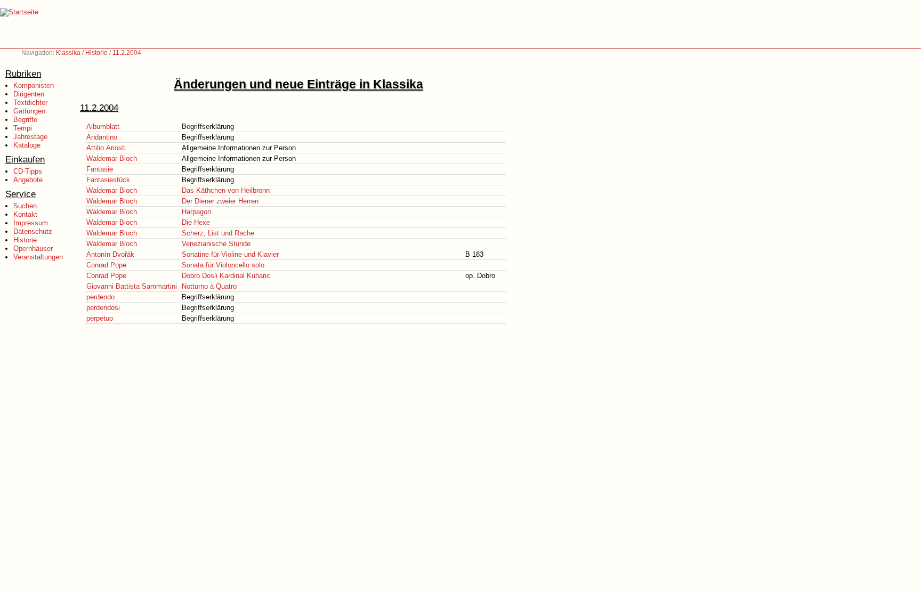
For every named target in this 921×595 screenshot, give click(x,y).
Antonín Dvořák (110, 254)
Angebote (28, 180)
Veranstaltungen (38, 257)
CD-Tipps (27, 171)
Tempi (22, 128)
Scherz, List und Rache (218, 233)
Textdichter (30, 103)
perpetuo (99, 318)
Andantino (101, 137)
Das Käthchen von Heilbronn (226, 190)
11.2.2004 (126, 52)
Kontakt (25, 214)
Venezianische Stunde (216, 244)
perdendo (100, 297)
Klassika (68, 52)
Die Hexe (196, 222)
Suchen (25, 206)
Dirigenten (28, 94)
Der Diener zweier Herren (220, 201)
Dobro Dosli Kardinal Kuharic (226, 276)
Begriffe (25, 120)
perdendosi (103, 308)
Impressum (30, 223)
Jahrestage (30, 137)
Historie (96, 52)
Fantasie (99, 169)
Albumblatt (102, 127)
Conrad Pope (106, 265)
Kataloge (27, 145)
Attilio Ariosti (106, 148)
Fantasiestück (108, 180)
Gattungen (29, 111)
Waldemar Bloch (111, 158)
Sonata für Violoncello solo (223, 265)
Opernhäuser (33, 248)
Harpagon (196, 212)
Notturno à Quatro (209, 286)
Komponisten (33, 85)
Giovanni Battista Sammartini (131, 286)
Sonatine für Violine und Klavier (230, 254)
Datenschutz (32, 231)
